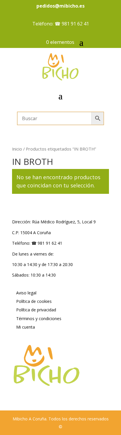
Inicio (17, 149)
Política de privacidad (36, 310)
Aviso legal (26, 293)
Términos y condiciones (38, 318)
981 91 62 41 (75, 23)
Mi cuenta (25, 327)
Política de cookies (34, 301)
